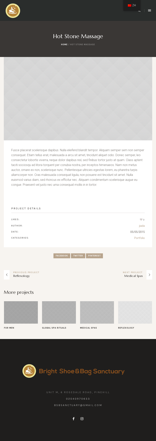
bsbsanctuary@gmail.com (78, 405)
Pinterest (94, 255)
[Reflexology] (135, 312)
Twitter (78, 255)
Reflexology (21, 276)
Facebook (62, 255)
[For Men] (21, 312)
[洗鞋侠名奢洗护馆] (78, 371)
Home (64, 44)
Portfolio (139, 237)
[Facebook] (73, 419)
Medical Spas (133, 276)
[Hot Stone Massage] (78, 98)
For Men (9, 328)
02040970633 (78, 398)
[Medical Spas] (97, 312)
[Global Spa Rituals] (59, 312)
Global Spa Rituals (54, 328)
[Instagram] (82, 419)
